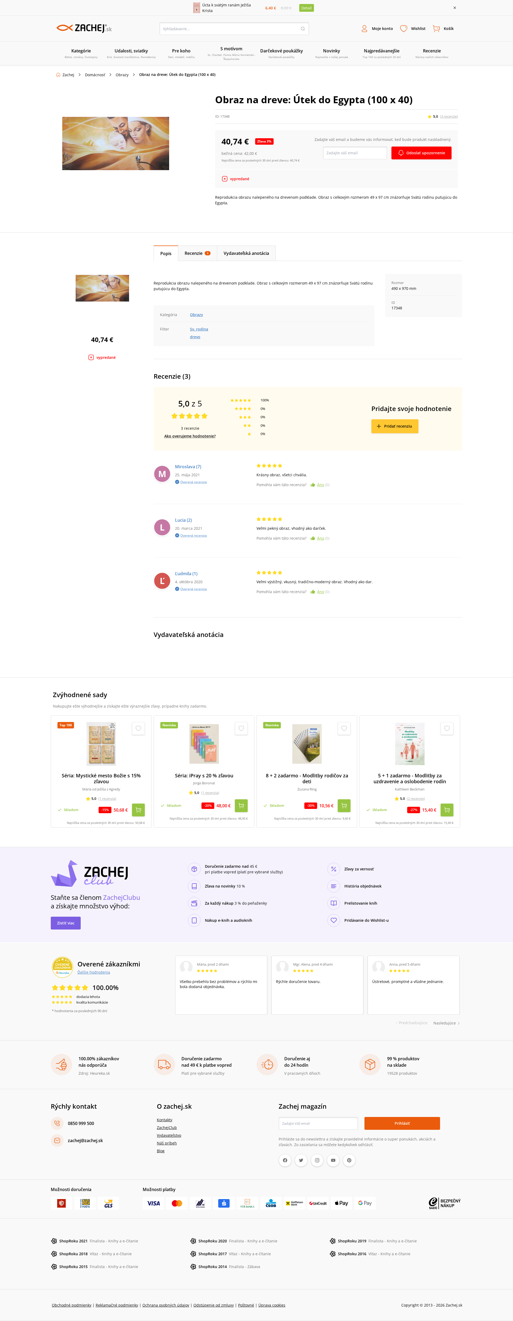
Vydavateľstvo (169, 1135)
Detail (306, 7)
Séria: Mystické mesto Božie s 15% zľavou (101, 779)
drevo (195, 336)
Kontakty (164, 1119)
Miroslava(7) (188, 467)
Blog (161, 1150)
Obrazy (122, 74)
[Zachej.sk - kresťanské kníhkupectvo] (84, 28)
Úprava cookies (271, 1305)
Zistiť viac (66, 923)
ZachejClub (167, 1127)
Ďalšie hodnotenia (93, 972)
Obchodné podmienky (71, 1305)
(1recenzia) (107, 798)
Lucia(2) (183, 520)
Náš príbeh (167, 1143)
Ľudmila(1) (186, 574)
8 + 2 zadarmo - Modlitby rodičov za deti (307, 779)
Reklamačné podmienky (117, 1305)
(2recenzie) (416, 798)
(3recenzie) (449, 116)
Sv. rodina (199, 329)
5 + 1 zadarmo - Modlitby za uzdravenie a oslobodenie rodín (410, 779)
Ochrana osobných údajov (165, 1305)
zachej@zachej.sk (85, 1140)
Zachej (68, 74)
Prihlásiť (402, 1123)
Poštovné (246, 1305)
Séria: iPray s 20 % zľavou (204, 776)
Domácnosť (95, 74)
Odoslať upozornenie (425, 152)
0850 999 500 (81, 1123)
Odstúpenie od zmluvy (213, 1305)
